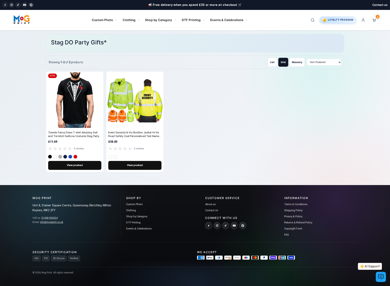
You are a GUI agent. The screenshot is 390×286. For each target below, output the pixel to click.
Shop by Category (158, 20)
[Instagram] (11, 4)
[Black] (50, 157)
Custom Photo (102, 20)
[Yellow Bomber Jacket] (110, 157)
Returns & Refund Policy (298, 222)
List (272, 62)
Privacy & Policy (293, 216)
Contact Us (211, 210)
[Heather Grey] (60, 157)
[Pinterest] (31, 4)
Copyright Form (293, 228)
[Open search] (312, 20)
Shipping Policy (293, 210)
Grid (283, 62)
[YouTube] (24, 4)
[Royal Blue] (70, 157)
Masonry (297, 62)
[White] (55, 157)
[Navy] (65, 157)
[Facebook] (5, 4)
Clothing (129, 20)
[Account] (363, 20)
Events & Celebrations (226, 20)
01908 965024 (49, 217)
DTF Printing (191, 20)
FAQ (286, 234)
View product (75, 165)
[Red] (75, 157)
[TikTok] (18, 4)
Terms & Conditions (296, 204)
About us (210, 204)
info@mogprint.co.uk (51, 222)
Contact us (380, 4)
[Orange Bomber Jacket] (115, 157)
